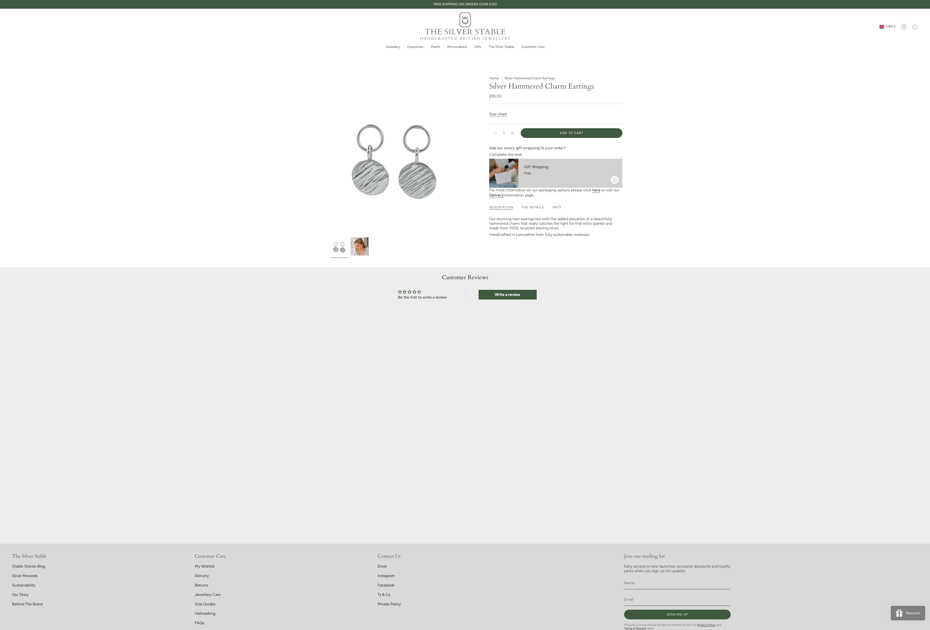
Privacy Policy (706, 625)
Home (494, 78)
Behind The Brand (27, 604)
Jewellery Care (208, 594)
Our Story (20, 594)
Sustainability (23, 585)
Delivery (202, 575)
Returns (201, 585)
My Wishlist (205, 566)
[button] (393, 47)
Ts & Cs (384, 594)
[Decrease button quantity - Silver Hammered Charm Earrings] (495, 133)
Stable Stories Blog (28, 566)
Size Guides (205, 604)
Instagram (386, 575)
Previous (330, 155)
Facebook (386, 585)
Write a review (507, 294)
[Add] (615, 180)
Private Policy (389, 604)
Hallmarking (205, 613)
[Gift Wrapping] (503, 173)
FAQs (199, 623)
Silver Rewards (25, 575)
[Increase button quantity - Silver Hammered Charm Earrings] (512, 133)
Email (382, 566)
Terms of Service (635, 628)
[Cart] (915, 26)
